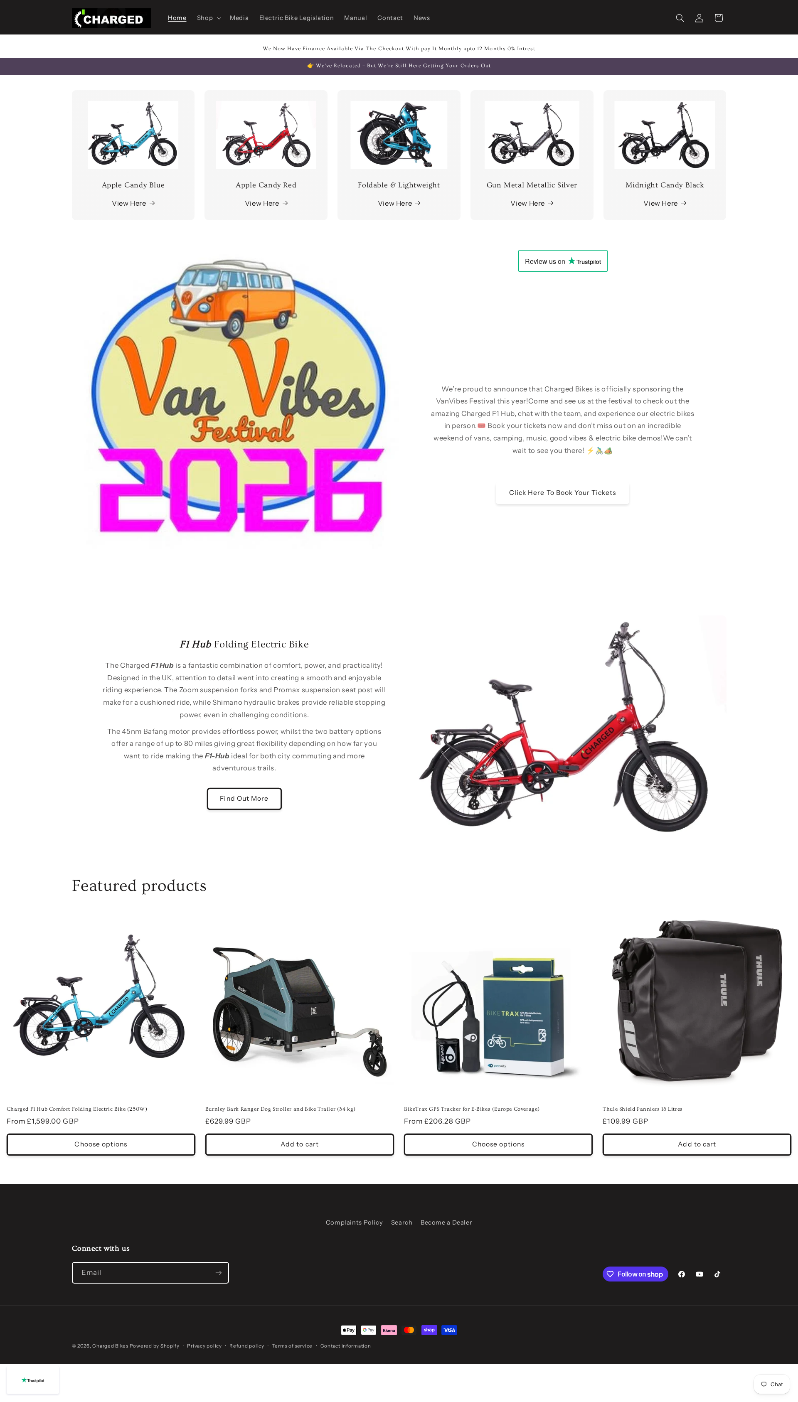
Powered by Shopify (155, 1346)
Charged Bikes (110, 1346)
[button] (208, 18)
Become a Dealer (446, 1222)
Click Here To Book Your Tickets (562, 493)
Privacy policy (204, 1346)
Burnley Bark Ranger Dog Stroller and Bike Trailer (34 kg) (280, 1109)
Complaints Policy (354, 1222)
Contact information (345, 1346)
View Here (129, 203)
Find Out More (244, 798)
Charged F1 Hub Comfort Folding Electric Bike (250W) (77, 1109)
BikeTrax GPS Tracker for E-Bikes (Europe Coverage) (472, 1109)
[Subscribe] (218, 1272)
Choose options (100, 1144)
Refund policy (246, 1346)
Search (402, 1222)
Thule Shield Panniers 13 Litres (643, 1109)
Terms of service (292, 1346)
